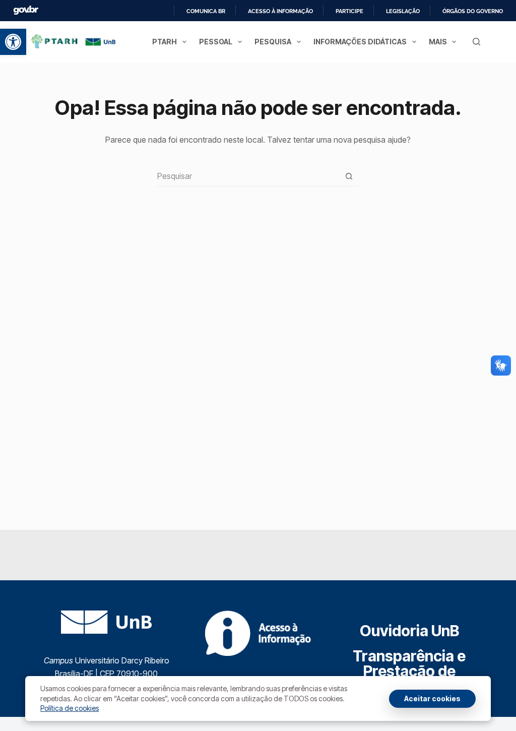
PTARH (164, 41)
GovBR (25, 10)
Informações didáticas (360, 41)
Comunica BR (205, 11)
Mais (438, 41)
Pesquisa (272, 41)
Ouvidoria (409, 631)
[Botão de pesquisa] (349, 176)
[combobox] (248, 176)
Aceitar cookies (432, 698)
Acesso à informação (280, 11)
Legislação (403, 11)
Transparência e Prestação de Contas (409, 671)
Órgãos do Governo (472, 11)
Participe (349, 11)
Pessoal (215, 41)
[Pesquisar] (476, 41)
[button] (13, 42)
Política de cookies (69, 708)
